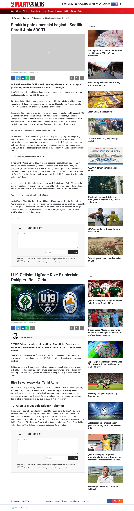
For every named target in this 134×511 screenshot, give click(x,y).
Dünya (73, 11)
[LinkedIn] (23, 78)
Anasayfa (17, 18)
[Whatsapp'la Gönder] (27, 78)
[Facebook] (13, 78)
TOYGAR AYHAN (25, 338)
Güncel (18, 11)
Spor (44, 11)
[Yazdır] (32, 78)
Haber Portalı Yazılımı (22, 508)
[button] (72, 78)
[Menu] (122, 11)
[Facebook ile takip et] (113, 4)
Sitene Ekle (85, 501)
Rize (12, 11)
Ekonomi (51, 11)
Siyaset (59, 11)
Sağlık (80, 11)
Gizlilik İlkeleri (74, 501)
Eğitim (66, 11)
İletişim (64, 501)
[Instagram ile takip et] (116, 4)
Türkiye (26, 11)
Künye (57, 501)
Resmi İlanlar (35, 11)
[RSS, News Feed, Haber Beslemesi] (120, 501)
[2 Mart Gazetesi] (27, 4)
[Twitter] (18, 78)
